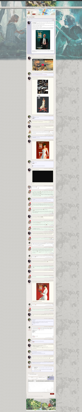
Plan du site (37, 410)
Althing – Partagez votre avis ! (40, 8)
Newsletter (51, 0)
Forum (36, 8)
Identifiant (32, 11)
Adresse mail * (42, 377)
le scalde (29, 193)
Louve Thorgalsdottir (29, 245)
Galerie (53, 7)
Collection (38, 7)
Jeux (50, 7)
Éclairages (47, 7)
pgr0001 (29, 75)
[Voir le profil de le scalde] (29, 205)
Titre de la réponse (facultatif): (33, 374)
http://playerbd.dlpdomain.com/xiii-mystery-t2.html (37, 301)
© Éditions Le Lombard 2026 (43, 410)
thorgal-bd (29, 80)
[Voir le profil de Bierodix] (29, 367)
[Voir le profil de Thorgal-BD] (29, 23)
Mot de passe (31, 12)
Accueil (27, 9)
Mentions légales (39, 410)
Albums (32, 7)
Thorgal (49, 378)
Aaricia (52, 378)
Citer (51, 72)
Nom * (32, 377)
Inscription (48, 0)
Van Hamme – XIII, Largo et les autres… (34, 9)
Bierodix (29, 368)
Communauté (43, 7)
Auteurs (35, 7)
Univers (29, 7)
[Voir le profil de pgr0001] (29, 200)
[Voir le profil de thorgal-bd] (29, 59)
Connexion (45, 0)
